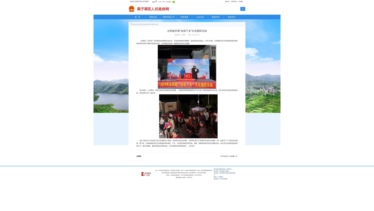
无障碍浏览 (234, 1)
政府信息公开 (169, 17)
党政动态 (153, 17)
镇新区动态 (154, 24)
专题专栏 (231, 17)
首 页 (137, 17)
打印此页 (225, 156)
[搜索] (242, 8)
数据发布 (216, 17)
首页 (140, 24)
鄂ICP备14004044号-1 (183, 172)
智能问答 (227, 1)
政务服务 (184, 17)
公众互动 (200, 17)
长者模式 (240, 1)
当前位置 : (135, 24)
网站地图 (178, 177)
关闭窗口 (232, 156)
